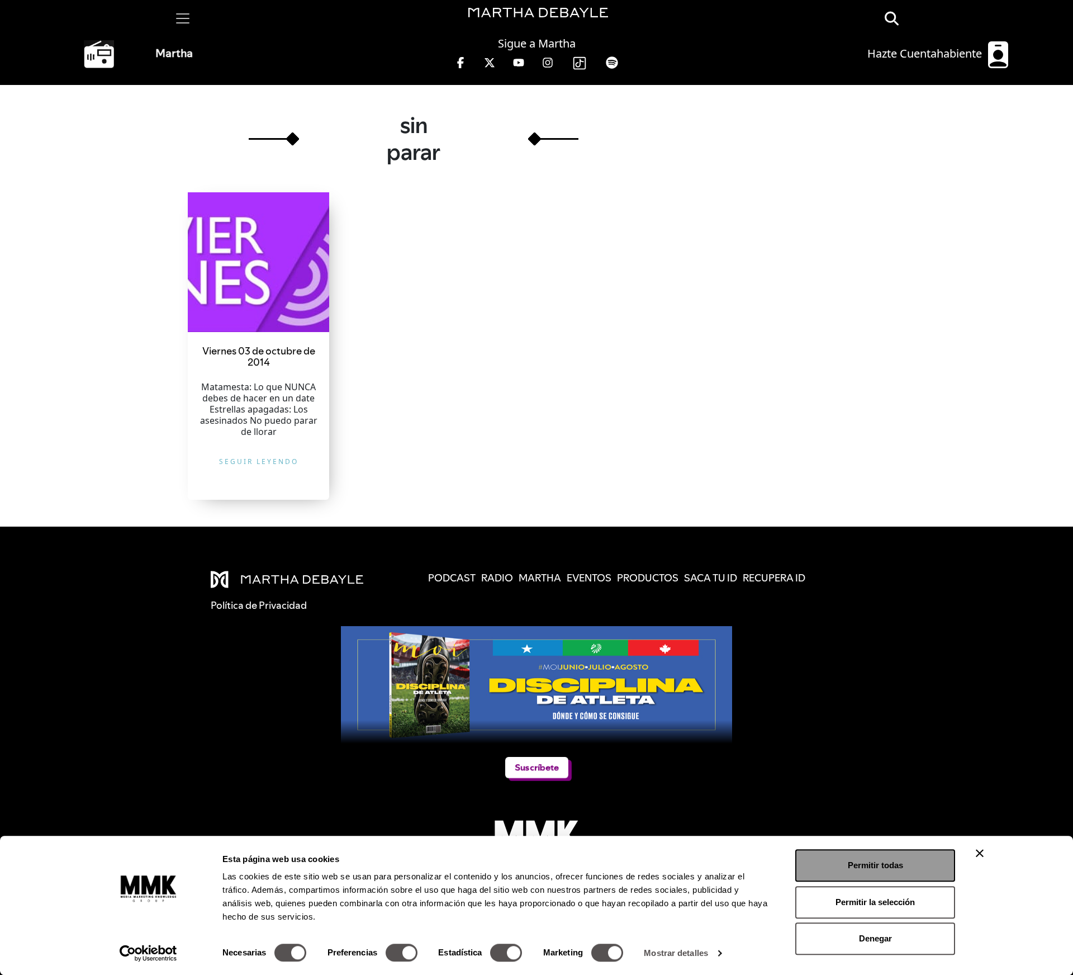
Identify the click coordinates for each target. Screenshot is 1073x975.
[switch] (401, 953)
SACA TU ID (710, 578)
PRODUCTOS (647, 578)
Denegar (875, 938)
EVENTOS (589, 578)
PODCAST (452, 578)
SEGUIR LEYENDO (258, 461)
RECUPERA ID (774, 578)
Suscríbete (536, 767)
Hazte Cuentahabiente (926, 53)
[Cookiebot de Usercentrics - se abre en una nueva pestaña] (148, 953)
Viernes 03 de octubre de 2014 (258, 356)
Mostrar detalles (676, 953)
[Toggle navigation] (182, 18)
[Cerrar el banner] (980, 853)
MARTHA (540, 578)
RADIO (497, 578)
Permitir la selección (875, 902)
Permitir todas (875, 865)
